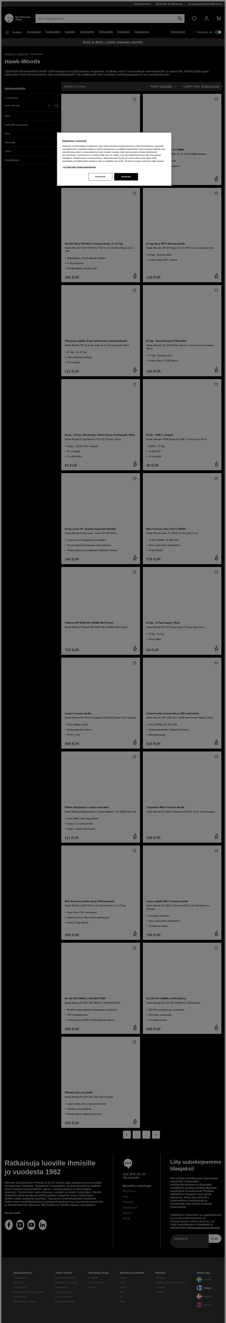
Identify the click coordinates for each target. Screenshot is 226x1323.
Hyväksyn (126, 177)
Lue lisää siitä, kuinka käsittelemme (79, 167)
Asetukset (100, 177)
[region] (114, 159)
